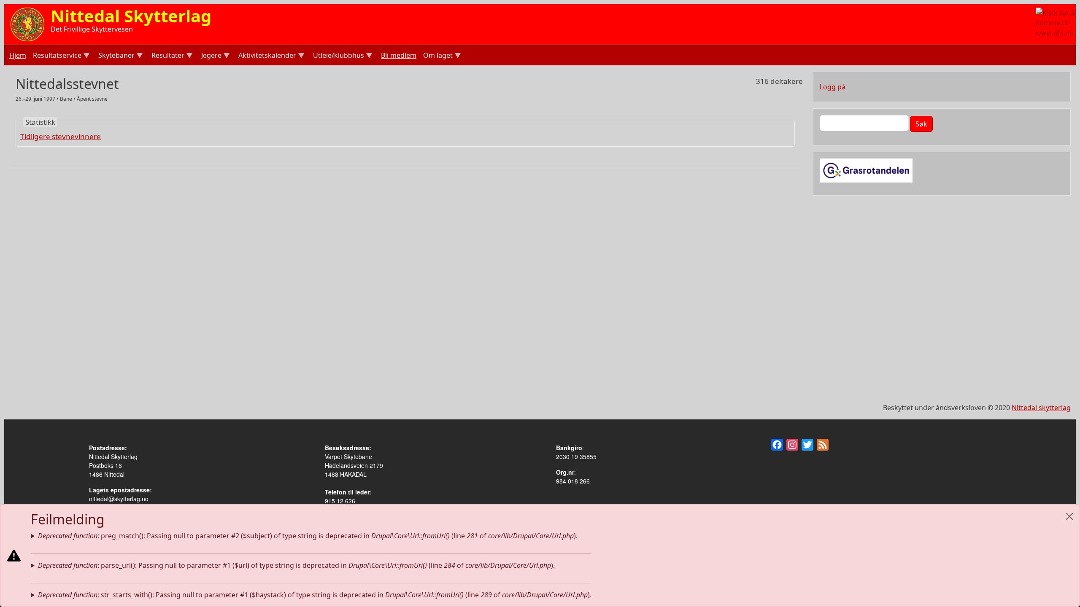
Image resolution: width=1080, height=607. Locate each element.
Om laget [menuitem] (437, 56)
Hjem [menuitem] (17, 55)
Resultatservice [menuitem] (56, 56)
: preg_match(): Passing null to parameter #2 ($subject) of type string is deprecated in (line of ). (308, 535)
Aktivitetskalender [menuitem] (266, 56)
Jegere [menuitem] (210, 56)
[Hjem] (27, 23)
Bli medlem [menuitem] (398, 55)
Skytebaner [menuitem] (116, 56)
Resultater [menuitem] (167, 56)
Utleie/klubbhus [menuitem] (337, 56)
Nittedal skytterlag (1041, 407)
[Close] (1069, 516)
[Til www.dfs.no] (1056, 22)
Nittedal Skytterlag (131, 15)
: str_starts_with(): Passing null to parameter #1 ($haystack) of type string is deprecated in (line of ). (314, 594)
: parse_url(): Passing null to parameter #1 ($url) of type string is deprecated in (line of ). (296, 565)
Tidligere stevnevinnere (60, 136)
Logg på (832, 86)
